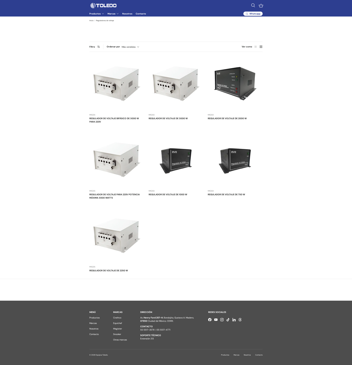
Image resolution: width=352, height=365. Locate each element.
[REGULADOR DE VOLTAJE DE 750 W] (235, 159)
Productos (95, 13)
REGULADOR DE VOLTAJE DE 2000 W (227, 118)
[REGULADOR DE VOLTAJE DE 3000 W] (176, 83)
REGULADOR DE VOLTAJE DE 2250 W (108, 270)
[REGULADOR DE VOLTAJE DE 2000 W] (235, 83)
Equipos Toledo (102, 355)
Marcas (112, 13)
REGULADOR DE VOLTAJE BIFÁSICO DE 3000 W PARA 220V (114, 120)
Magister (117, 328)
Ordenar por (113, 46)
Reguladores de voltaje (105, 20)
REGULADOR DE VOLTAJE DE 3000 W (168, 118)
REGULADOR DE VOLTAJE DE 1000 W (168, 194)
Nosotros (127, 13)
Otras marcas (120, 339)
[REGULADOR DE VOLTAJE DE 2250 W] (116, 235)
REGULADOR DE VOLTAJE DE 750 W (226, 194)
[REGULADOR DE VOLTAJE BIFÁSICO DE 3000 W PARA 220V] (116, 83)
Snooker (117, 334)
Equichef (117, 323)
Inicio (91, 20)
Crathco (117, 317)
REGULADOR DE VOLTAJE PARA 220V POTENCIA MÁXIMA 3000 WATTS (114, 196)
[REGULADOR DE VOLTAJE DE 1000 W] (176, 159)
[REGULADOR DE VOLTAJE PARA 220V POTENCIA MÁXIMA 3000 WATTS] (116, 159)
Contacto (141, 13)
